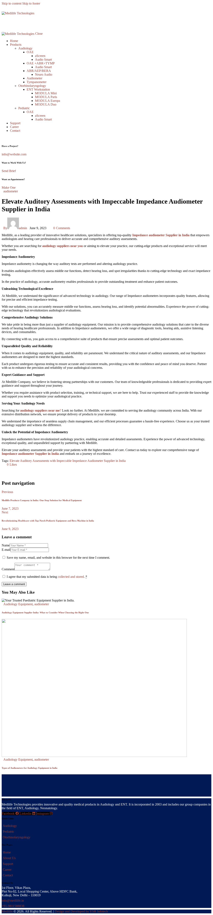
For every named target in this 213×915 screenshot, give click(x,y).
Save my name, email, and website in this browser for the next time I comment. (58, 557)
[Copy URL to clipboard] (42, 471)
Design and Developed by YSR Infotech (81, 911)
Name (6, 545)
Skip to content (11, 3)
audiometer (10, 191)
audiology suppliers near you (62, 246)
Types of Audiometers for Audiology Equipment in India (29, 768)
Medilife (7, 911)
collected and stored (71, 576)
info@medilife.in (13, 900)
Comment (8, 569)
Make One (9, 187)
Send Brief (9, 171)
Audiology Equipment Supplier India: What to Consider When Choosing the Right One (45, 612)
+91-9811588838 (13, 906)
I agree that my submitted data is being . (47, 576)
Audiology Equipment (18, 604)
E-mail (6, 549)
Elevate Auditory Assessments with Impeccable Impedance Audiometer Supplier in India (68, 460)
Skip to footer (31, 3)
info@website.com (14, 154)
